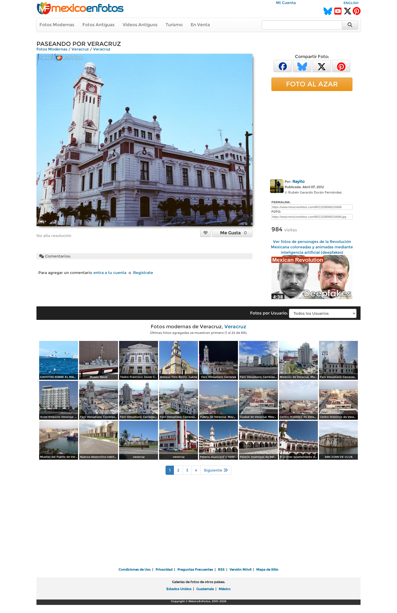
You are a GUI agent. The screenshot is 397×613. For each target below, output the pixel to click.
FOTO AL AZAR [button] (312, 84)
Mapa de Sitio (267, 569)
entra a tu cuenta (109, 272)
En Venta (200, 24)
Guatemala (205, 589)
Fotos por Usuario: (269, 313)
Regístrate (143, 272)
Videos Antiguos (140, 24)
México (225, 589)
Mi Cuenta (286, 2)
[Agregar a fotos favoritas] (205, 232)
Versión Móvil (240, 569)
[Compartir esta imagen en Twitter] (321, 65)
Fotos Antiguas (98, 24)
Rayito (298, 181)
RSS (221, 569)
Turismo (174, 24)
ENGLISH (351, 3)
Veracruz (80, 49)
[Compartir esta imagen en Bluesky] (302, 65)
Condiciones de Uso (135, 569)
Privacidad (164, 569)
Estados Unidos (178, 589)
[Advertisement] (312, 134)
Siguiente (213, 470)
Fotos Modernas (56, 24)
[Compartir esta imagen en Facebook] (283, 65)
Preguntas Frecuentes (195, 569)
